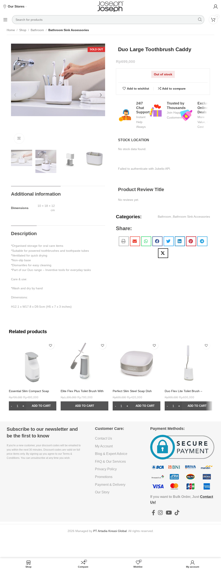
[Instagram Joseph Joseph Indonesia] (160, 512)
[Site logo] (110, 6)
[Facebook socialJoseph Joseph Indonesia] (153, 512)
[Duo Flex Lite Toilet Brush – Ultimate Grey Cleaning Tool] (188, 363)
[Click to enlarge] (19, 138)
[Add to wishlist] (50, 345)
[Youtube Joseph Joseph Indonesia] (168, 512)
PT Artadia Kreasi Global (110, 531)
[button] (15, 95)
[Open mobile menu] (5, 19)
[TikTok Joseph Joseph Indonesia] (177, 512)
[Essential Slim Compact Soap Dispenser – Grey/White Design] (33, 363)
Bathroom (37, 30)
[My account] (215, 6)
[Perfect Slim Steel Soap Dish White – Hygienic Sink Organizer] (136, 363)
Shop (22, 30)
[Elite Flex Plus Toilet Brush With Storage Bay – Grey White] (84, 363)
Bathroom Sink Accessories (68, 30)
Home (11, 30)
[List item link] (116, 438)
